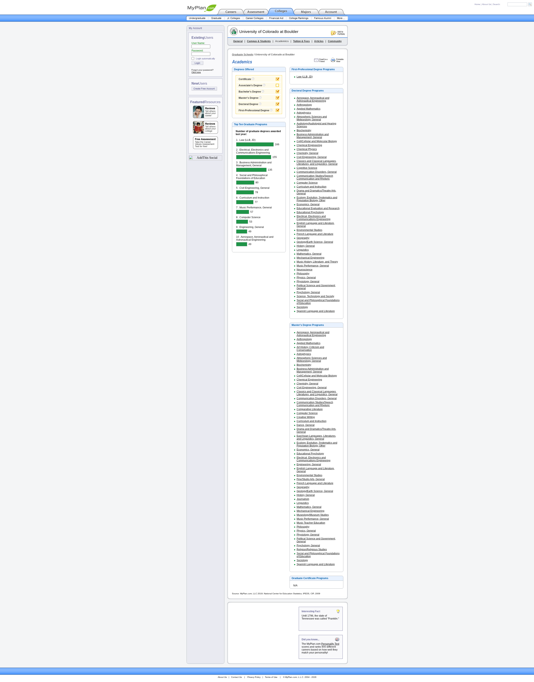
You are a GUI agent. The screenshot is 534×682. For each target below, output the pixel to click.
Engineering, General (309, 464)
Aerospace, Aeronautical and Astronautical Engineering (313, 99)
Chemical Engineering (309, 145)
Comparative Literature (310, 409)
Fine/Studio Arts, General (311, 479)
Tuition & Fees (301, 41)
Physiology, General (308, 281)
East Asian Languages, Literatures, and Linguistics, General (316, 437)
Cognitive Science (307, 167)
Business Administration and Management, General (313, 136)
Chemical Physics (307, 149)
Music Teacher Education (311, 522)
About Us (486, 4)
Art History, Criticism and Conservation (310, 349)
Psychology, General (308, 292)
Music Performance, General (313, 265)
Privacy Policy (254, 677)
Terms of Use (271, 677)
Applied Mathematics (308, 108)
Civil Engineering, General (312, 157)
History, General (306, 245)
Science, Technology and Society (315, 296)
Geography (303, 238)
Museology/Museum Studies (313, 514)
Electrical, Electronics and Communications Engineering (313, 218)
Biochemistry (304, 130)
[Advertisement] (263, 633)
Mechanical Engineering (310, 257)
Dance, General (306, 425)
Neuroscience (304, 269)
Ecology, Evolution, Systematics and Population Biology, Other (317, 199)
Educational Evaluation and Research (318, 208)
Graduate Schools (242, 54)
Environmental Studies (309, 230)
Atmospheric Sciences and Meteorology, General (312, 118)
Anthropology (304, 104)
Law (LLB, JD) (305, 76)
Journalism (303, 499)
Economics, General (308, 204)
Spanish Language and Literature (316, 311)
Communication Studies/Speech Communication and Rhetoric (315, 177)
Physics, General (306, 277)
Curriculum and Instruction (311, 186)
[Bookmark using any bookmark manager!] (205, 159)
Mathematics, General (309, 253)
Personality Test (330, 643)
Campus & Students (259, 41)
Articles (319, 41)
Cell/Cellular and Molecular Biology (317, 141)
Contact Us (236, 677)
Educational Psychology (310, 212)
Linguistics (303, 249)
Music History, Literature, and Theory (317, 261)
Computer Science (307, 182)
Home (477, 4)
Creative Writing (306, 417)
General (238, 41)
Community (335, 41)
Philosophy (303, 273)
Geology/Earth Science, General (315, 241)
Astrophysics (304, 112)
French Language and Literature (315, 234)
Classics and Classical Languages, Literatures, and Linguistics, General (317, 162)
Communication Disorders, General (317, 171)
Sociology (302, 307)
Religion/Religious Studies (312, 549)
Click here (196, 72)
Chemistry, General (307, 153)
